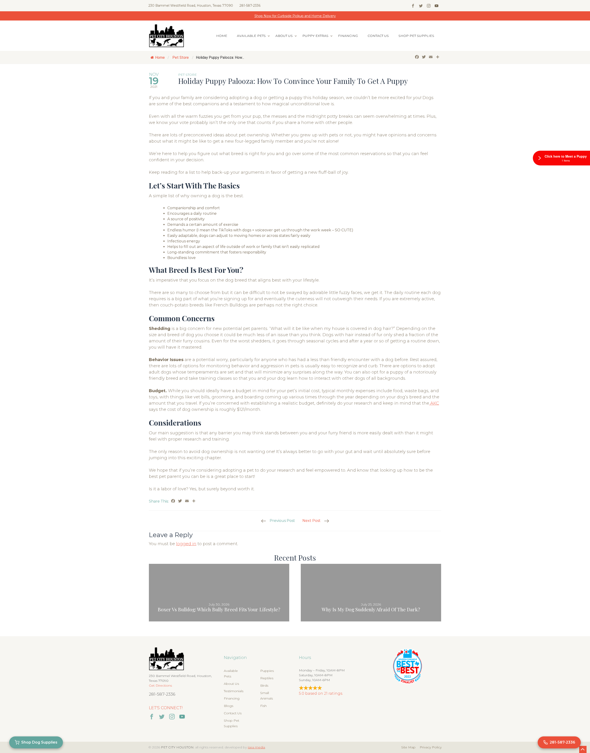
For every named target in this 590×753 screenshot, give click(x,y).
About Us (284, 36)
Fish (263, 706)
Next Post (311, 520)
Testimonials (233, 691)
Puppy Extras (315, 36)
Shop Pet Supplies (416, 36)
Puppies (267, 671)
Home (221, 36)
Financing (348, 36)
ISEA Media (256, 747)
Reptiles (266, 678)
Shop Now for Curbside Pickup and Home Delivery (295, 16)
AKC (434, 403)
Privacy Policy (431, 747)
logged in (186, 543)
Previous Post (282, 520)
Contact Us (378, 36)
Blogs (228, 706)
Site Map (408, 747)
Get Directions (160, 685)
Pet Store (180, 57)
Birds (264, 685)
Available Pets (251, 36)
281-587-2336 (249, 5)
